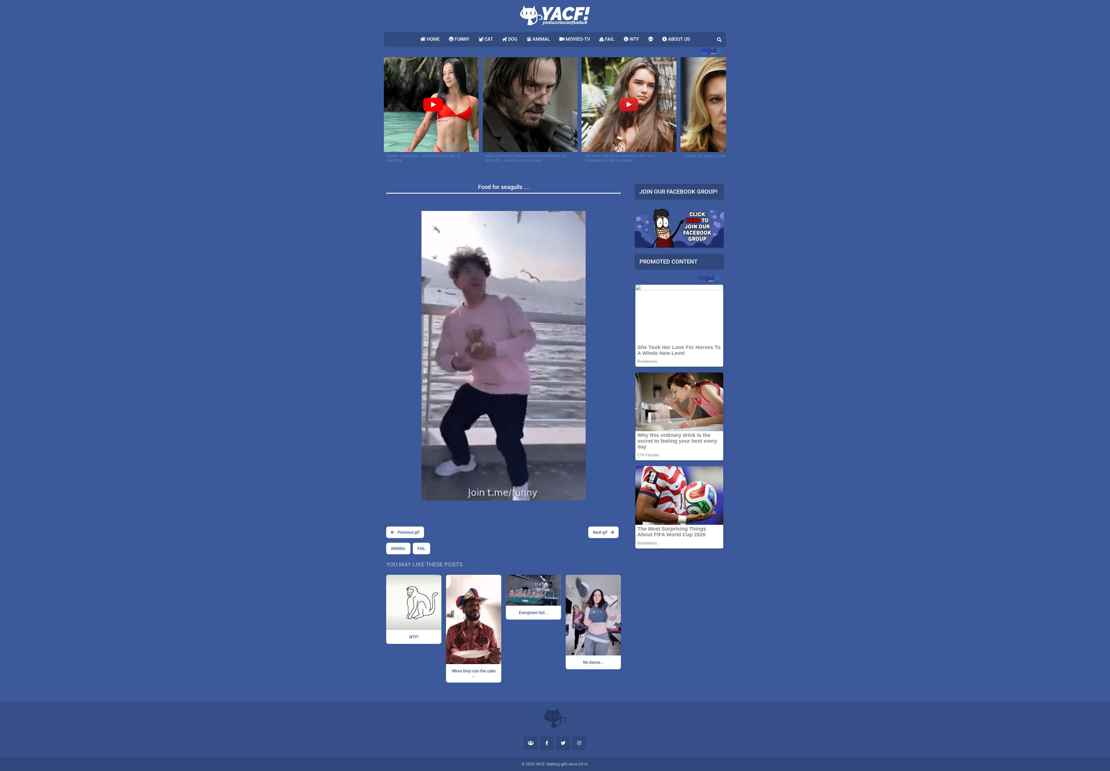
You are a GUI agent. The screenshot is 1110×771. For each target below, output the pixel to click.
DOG (512, 39)
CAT (488, 39)
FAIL (609, 39)
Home (433, 39)
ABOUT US (678, 39)
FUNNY (461, 39)
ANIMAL (540, 39)
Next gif (600, 532)
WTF (633, 39)
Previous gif (408, 532)
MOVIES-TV (577, 39)
